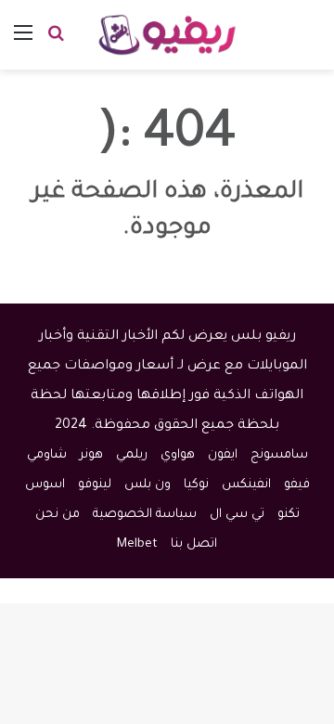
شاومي (47, 455)
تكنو (288, 515)
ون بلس (147, 485)
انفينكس (246, 485)
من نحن (57, 515)
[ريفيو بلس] (167, 35)
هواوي (178, 455)
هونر (91, 455)
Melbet (137, 544)
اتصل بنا (194, 544)
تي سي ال (237, 515)
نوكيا (196, 485)
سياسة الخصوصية (145, 515)
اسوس (45, 485)
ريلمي (132, 455)
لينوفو (94, 485)
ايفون (223, 455)
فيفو (297, 485)
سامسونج (279, 455)
